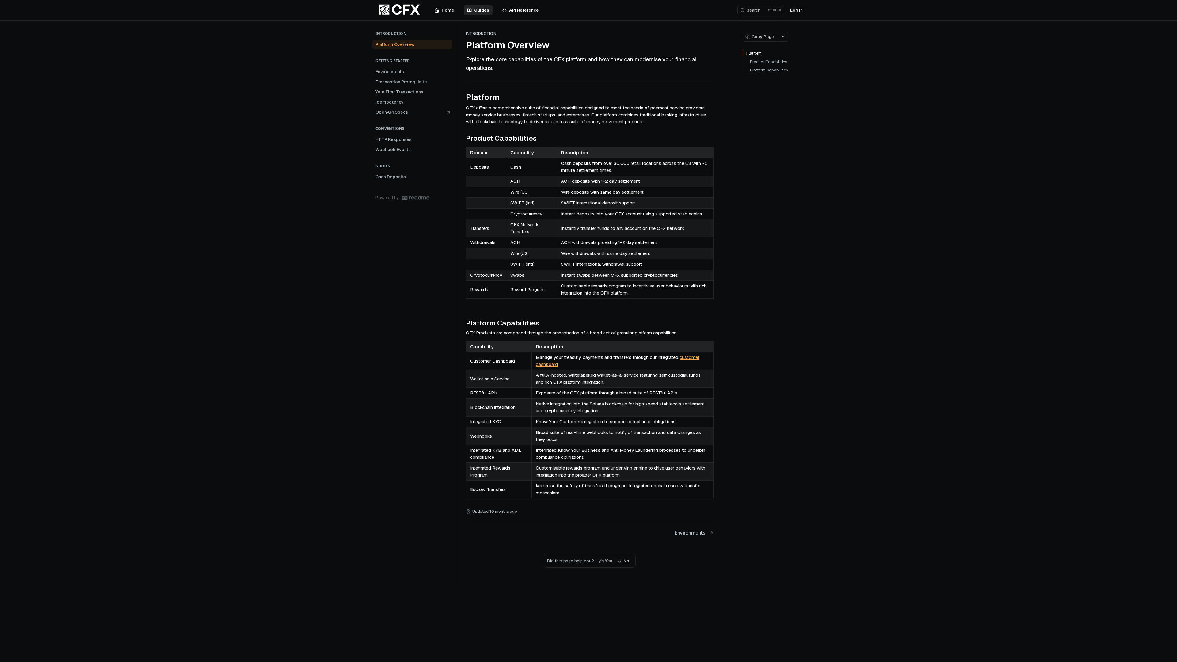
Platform (754, 53)
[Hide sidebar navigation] (455, 305)
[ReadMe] (415, 198)
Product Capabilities (768, 61)
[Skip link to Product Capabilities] (461, 138)
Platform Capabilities (769, 70)
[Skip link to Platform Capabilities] (461, 323)
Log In (796, 10)
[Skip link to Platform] (461, 97)
